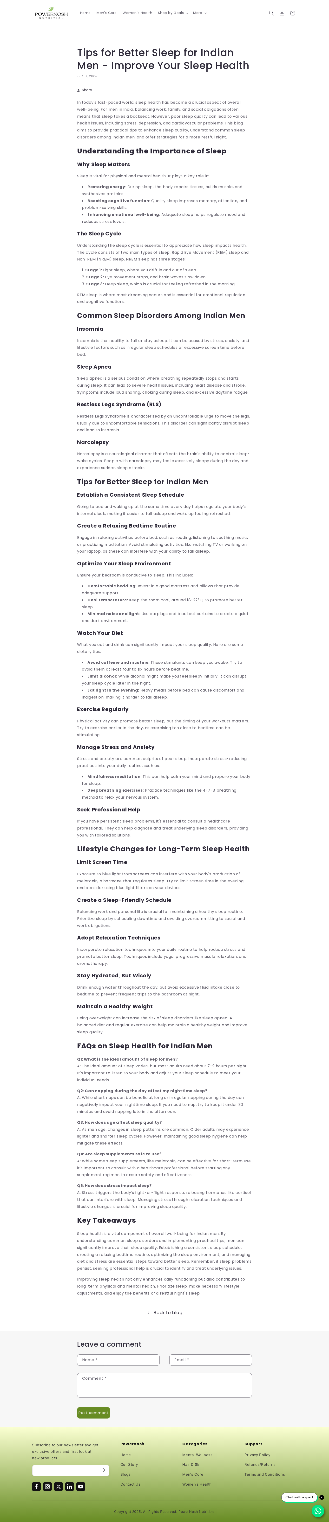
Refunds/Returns (260, 1464)
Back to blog (168, 1312)
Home (125, 1455)
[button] (172, 13)
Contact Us (130, 1484)
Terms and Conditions (264, 1474)
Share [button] (87, 90)
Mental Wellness (197, 1455)
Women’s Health (196, 1484)
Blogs (125, 1474)
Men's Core (192, 1474)
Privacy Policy (257, 1455)
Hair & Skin (192, 1464)
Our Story (129, 1464)
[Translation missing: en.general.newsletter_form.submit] (103, 1470)
